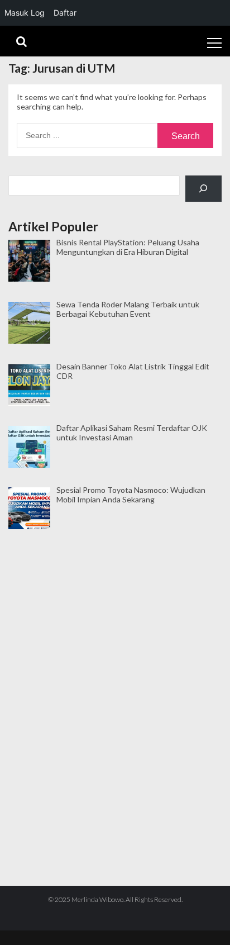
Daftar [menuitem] (65, 12)
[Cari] (203, 188)
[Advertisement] (115, 586)
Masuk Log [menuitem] (24, 12)
